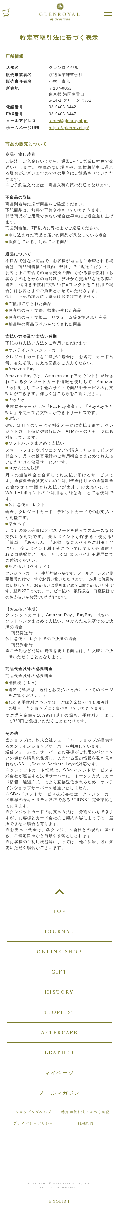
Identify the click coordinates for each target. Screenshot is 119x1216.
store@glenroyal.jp (68, 120)
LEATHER (59, 1052)
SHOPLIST (59, 1012)
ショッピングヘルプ (33, 1112)
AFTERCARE (59, 1032)
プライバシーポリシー (33, 1123)
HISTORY (59, 992)
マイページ (59, 1073)
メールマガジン (59, 1093)
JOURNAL (59, 931)
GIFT (59, 972)
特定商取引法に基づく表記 (85, 1112)
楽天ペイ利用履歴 (87, 554)
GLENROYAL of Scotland (59, 12)
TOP (59, 894)
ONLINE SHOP (59, 951)
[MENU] (108, 12)
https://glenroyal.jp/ (69, 128)
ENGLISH (59, 1201)
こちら (63, 393)
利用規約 (86, 1123)
